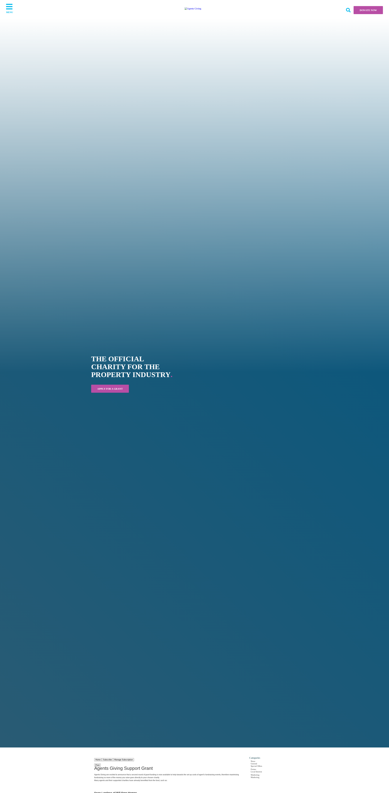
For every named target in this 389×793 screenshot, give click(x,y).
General (254, 763)
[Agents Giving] (193, 8)
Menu (9, 12)
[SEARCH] (348, 10)
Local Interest (256, 772)
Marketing (255, 777)
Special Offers (256, 766)
